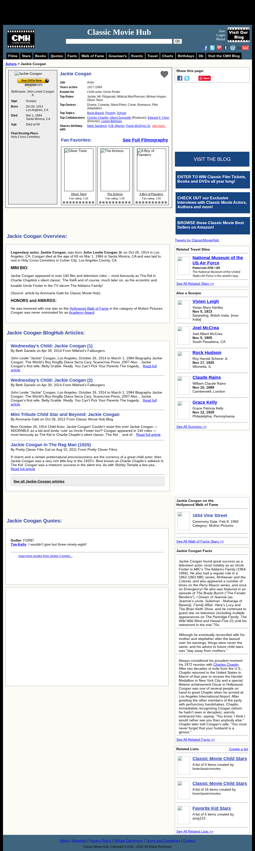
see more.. (159, 126)
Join (222, 31)
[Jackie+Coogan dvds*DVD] (33, 79)
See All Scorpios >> (191, 427)
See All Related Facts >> (195, 739)
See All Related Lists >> (194, 831)
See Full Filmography (145, 140)
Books (40, 56)
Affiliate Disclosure (128, 841)
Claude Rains (206, 377)
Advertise (79, 841)
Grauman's (118, 56)
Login (220, 35)
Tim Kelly (18, 544)
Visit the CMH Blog (224, 56)
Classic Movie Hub (119, 32)
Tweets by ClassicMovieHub (197, 240)
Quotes (57, 56)
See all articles (38, 481)
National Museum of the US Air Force (217, 260)
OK (177, 41)
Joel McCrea (205, 327)
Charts (167, 56)
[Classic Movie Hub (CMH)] (21, 47)
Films (12, 56)
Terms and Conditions (163, 841)
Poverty (110, 113)
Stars (26, 56)
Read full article (148, 435)
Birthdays (186, 56)
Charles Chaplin (226, 664)
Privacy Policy (100, 841)
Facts (72, 56)
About (220, 39)
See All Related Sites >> (195, 284)
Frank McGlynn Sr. (138, 126)
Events (137, 56)
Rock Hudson (206, 352)
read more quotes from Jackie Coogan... (45, 556)
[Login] (164, 74)
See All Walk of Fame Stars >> (200, 541)
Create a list (238, 749)
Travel (152, 56)
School (121, 113)
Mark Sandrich (97, 126)
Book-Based (95, 113)
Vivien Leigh (205, 301)
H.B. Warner (116, 126)
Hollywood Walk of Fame (89, 308)
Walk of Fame (92, 56)
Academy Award (81, 312)
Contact (189, 841)
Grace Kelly (204, 402)
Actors (11, 64)
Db (201, 56)
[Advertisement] (133, 12)
